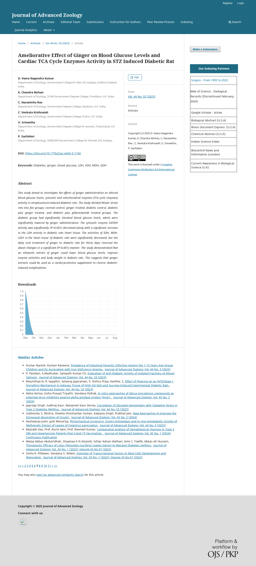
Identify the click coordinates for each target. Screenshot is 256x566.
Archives (48, 22)
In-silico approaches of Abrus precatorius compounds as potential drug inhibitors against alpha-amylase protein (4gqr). (100, 395)
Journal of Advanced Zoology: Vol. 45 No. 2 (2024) (104, 417)
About (48, 30)
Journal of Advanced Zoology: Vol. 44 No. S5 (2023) (72, 377)
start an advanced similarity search (60, 475)
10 (45, 466)
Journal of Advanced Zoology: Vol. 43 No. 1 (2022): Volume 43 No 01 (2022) (96, 447)
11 (49, 466)
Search (236, 22)
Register (228, 3)
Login (240, 3)
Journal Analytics (26, 30)
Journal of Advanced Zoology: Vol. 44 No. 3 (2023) (137, 369)
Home (16, 22)
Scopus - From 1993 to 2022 (209, 80)
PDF (136, 77)
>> (55, 466)
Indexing (187, 22)
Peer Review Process (160, 22)
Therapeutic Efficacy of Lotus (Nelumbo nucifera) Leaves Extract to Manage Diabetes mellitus (89, 445)
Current (31, 22)
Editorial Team (70, 22)
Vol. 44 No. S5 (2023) (57, 43)
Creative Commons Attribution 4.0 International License (151, 169)
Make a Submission (205, 49)
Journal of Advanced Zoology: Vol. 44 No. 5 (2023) (133, 425)
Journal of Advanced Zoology (47, 15)
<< (19, 466)
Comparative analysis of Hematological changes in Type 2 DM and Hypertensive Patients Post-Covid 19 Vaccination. (100, 431)
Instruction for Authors (125, 22)
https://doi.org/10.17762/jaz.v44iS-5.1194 (53, 153)
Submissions (95, 22)
